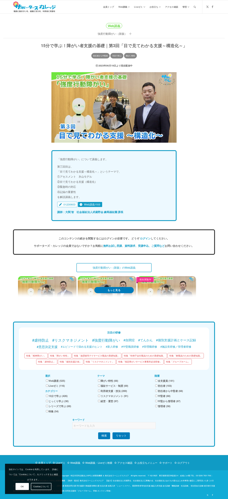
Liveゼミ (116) (57, 386)
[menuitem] (108, 7)
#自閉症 (129, 340)
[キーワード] (194, 7)
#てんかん (145, 340)
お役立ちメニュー (147, 462)
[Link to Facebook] (212, 6)
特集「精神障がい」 (36, 355)
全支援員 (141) (166, 381)
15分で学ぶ (117, 55)
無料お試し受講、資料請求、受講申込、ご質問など (134, 246)
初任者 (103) (165, 386)
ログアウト (183, 462)
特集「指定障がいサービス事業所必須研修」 (140, 361)
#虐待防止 (40, 340)
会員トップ (44, 462)
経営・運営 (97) (109, 401)
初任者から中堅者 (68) (170, 391)
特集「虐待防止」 (46, 361)
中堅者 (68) (164, 396)
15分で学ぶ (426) (58, 396)
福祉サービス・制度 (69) (114, 386)
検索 (104, 435)
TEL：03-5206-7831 (199, 475)
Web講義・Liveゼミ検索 (98, 462)
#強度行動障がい (106, 340)
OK (22, 486)
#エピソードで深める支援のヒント (81, 346)
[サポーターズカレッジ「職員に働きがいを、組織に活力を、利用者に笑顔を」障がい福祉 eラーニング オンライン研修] (34, 7)
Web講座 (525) (57, 381)
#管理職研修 (149, 346)
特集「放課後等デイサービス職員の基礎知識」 (97, 355)
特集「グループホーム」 (178, 361)
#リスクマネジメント (70, 340)
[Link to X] (207, 6)
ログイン (145, 238)
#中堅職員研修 (130, 346)
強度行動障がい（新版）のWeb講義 (114, 267)
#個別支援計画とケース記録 (176, 340)
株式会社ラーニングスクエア (117, 475)
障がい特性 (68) (109, 381)
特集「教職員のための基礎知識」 (185, 355)
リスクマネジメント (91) (114, 396)
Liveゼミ (60, 462)
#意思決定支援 (47, 346)
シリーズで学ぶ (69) (60, 406)
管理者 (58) (164, 406)
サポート (167, 462)
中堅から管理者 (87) (169, 401)
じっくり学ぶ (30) (59, 401)
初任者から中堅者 (100, 55)
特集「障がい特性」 (60, 355)
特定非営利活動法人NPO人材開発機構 (86, 475)
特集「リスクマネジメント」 (100, 361)
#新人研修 (112, 346)
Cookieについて (41, 486)
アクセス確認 (124, 462)
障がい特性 (130, 55)
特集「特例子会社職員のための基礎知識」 (144, 355)
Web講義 (75, 462)
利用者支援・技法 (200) (114, 391)
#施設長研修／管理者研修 (175, 346)
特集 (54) (54, 411)
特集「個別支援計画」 (70, 361)
